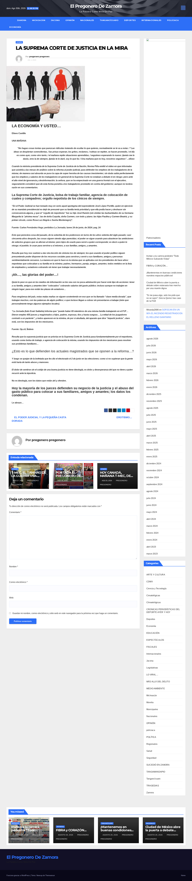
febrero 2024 (152, 533)
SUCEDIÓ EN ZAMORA (158, 765)
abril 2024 (151, 519)
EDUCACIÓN (152, 633)
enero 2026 (151, 387)
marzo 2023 (152, 554)
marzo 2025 (152, 443)
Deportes (130, 20)
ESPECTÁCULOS (155, 640)
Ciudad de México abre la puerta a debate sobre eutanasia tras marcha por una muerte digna (163, 285)
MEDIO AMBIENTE (155, 688)
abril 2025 (151, 436)
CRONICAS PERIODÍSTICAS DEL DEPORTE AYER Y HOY (163, 610)
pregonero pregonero (39, 56)
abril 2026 (151, 366)
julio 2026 (151, 345)
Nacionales (87, 20)
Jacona (55, 20)
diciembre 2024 (153, 463)
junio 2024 (151, 505)
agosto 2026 (152, 339)
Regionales (151, 744)
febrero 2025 (152, 450)
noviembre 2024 (154, 470)
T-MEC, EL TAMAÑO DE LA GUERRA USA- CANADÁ (28, 476)
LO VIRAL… (152, 675)
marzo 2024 (152, 526)
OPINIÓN (70, 20)
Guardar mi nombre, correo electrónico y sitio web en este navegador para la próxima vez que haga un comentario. (65, 613)
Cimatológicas (153, 595)
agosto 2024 (152, 491)
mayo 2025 (151, 429)
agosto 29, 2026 (21, 835)
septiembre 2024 (154, 484)
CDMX (149, 581)
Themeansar (50, 875)
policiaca (173, 20)
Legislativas (152, 668)
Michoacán (38, 20)
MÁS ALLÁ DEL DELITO (158, 681)
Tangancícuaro (109, 20)
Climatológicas (153, 602)
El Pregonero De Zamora (96, 6)
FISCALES (151, 647)
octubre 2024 (152, 477)
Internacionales (151, 20)
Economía (15, 27)
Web (11, 598)
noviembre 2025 (154, 401)
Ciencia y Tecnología (156, 588)
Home (183, 875)
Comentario (15, 512)
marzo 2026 (152, 373)
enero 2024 (151, 540)
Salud (149, 751)
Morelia (149, 702)
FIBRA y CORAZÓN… (157, 266)
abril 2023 (151, 547)
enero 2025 (151, 456)
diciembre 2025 (153, 394)
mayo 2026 (151, 359)
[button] (184, 24)
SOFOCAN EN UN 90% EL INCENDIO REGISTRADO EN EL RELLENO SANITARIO (164, 313)
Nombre (13, 566)
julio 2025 (151, 415)
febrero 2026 (152, 380)
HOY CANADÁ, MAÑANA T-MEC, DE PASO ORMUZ (115, 476)
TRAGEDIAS (152, 786)
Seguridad (151, 758)
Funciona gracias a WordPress (18, 875)
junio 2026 (151, 352)
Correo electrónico (18, 582)
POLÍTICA (151, 737)
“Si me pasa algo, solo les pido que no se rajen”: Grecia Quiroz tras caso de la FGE (163, 298)
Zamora (21, 20)
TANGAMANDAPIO (155, 772)
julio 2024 (151, 498)
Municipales (152, 709)
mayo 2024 (151, 512)
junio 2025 (151, 422)
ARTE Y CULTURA (155, 575)
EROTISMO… (125, 417)
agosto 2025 (152, 408)
